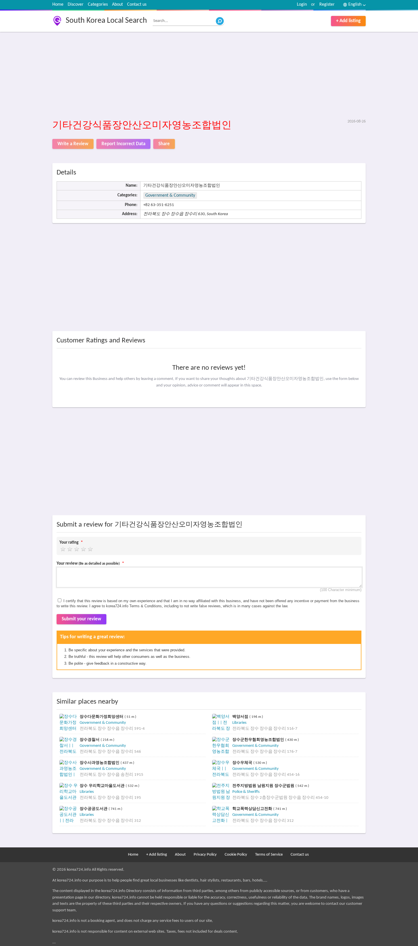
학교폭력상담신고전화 (252, 808)
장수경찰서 (90, 739)
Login (302, 4)
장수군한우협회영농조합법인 (258, 739)
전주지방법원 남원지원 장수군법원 (263, 785)
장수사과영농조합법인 (100, 762)
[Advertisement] (209, 76)
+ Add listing (348, 20)
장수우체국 (242, 762)
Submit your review (81, 619)
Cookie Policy (236, 855)
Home (57, 4)
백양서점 (240, 716)
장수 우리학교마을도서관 (103, 785)
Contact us (136, 4)
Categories (98, 4)
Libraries (239, 723)
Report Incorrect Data (123, 144)
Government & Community (170, 195)
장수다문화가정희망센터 (102, 716)
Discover (76, 4)
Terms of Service (269, 855)
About (117, 4)
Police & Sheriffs (246, 792)
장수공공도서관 (94, 808)
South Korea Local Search (106, 21)
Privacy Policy (205, 855)
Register (327, 4)
